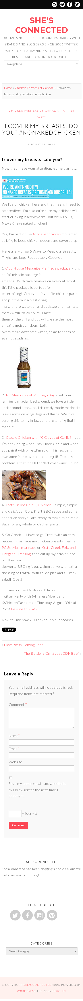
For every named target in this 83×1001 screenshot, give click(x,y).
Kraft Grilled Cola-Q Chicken (27, 505)
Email (14, 748)
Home (8, 88)
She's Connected (41, 25)
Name (14, 735)
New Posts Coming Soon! (24, 645)
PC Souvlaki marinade (19, 547)
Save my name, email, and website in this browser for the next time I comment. (37, 789)
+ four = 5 (29, 813)
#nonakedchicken (47, 234)
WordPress (26, 991)
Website (15, 762)
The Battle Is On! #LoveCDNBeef (51, 653)
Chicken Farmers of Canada (34, 88)
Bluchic (59, 991)
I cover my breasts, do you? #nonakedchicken (41, 129)
